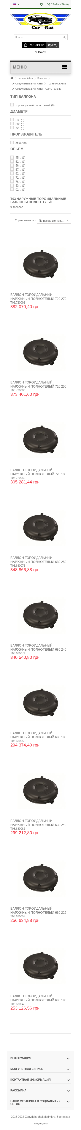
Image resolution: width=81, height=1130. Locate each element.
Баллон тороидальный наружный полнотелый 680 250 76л (38, 562)
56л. (20, 165)
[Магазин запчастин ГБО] (40, 21)
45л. (20, 157)
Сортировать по (25, 220)
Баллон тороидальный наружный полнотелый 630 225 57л (38, 912)
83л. (20, 185)
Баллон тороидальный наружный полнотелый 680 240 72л (38, 649)
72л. (20, 177)
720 (20, 128)
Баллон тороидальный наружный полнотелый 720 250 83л (38, 386)
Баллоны (42, 78)
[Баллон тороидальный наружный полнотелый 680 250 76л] (40, 528)
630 (20, 120)
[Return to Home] (11, 78)
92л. (20, 189)
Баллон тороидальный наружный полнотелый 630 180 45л (38, 1000)
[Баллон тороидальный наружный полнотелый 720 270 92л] (40, 264)
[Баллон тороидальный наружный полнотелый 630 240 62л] (40, 791)
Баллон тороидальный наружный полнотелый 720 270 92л (38, 299)
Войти (41, 52)
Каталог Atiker (25, 78)
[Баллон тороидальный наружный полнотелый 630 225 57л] (40, 878)
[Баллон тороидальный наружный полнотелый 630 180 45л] (40, 966)
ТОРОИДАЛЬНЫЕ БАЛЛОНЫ (26, 83)
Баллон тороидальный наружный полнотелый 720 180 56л (38, 474)
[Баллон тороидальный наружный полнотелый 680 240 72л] (40, 615)
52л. (20, 161)
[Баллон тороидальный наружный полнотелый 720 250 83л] (40, 352)
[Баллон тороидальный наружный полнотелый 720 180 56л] (40, 440)
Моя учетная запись (26, 1069)
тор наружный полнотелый (35, 105)
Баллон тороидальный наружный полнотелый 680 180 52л (38, 737)
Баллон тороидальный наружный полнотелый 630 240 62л (38, 825)
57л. (20, 169)
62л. (20, 173)
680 (20, 124)
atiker (21, 143)
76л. (20, 181)
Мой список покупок (41, 5)
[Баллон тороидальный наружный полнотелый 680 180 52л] (40, 703)
